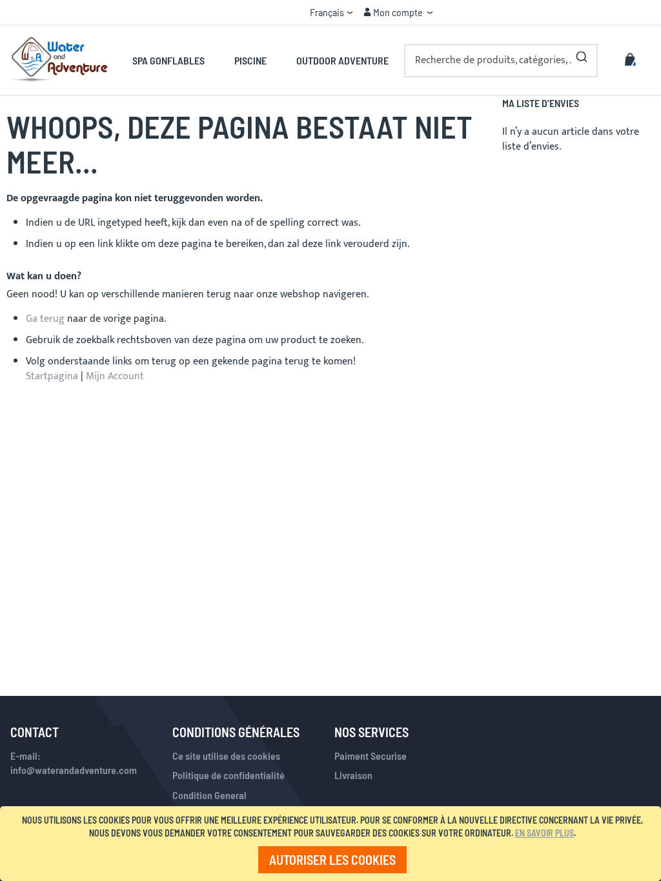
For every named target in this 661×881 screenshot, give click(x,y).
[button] (331, 12)
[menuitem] (176, 60)
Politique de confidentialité (228, 775)
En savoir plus (544, 832)
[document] (332, 843)
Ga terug (45, 319)
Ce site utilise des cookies (226, 755)
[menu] (260, 60)
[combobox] (501, 60)
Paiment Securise (370, 755)
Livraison (353, 775)
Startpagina (52, 376)
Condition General (209, 795)
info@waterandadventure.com (73, 770)
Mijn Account (115, 376)
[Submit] (581, 54)
